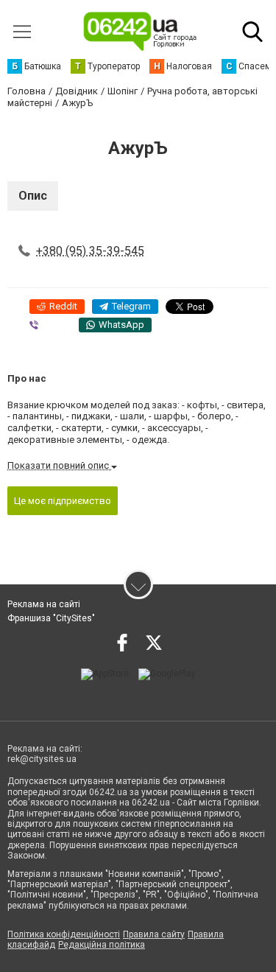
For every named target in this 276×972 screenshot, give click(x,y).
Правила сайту (154, 934)
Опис (32, 196)
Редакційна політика (101, 945)
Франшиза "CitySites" (51, 618)
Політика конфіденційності (63, 934)
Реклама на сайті (43, 604)
